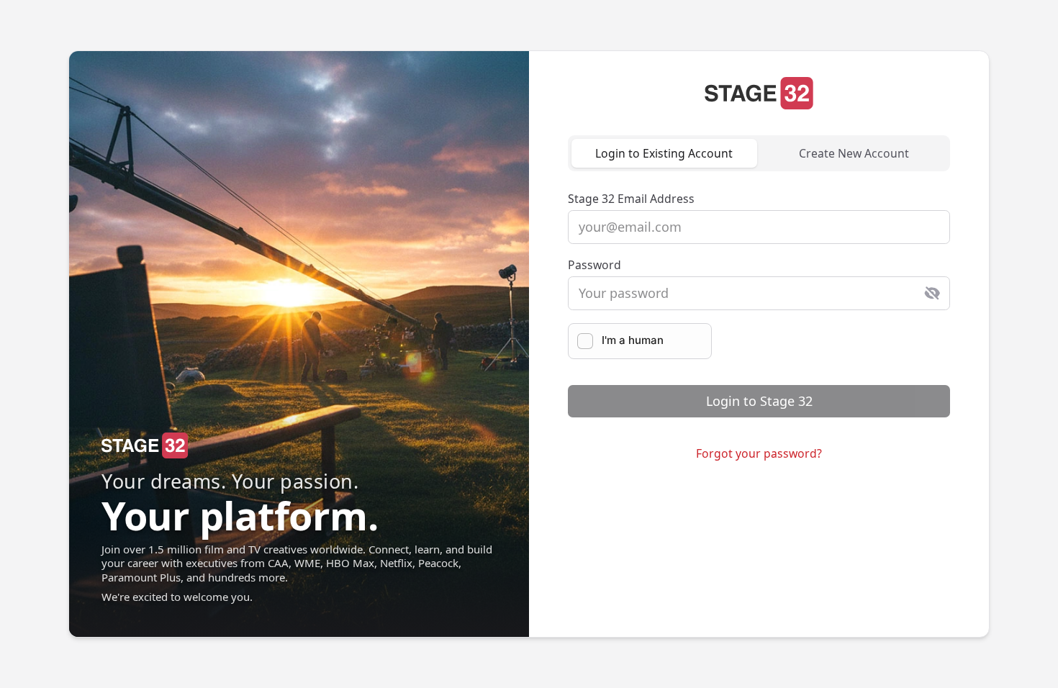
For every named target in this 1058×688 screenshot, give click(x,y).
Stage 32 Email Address (631, 199)
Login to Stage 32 (759, 400)
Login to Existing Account (664, 153)
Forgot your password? (759, 453)
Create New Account (854, 153)
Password (594, 265)
